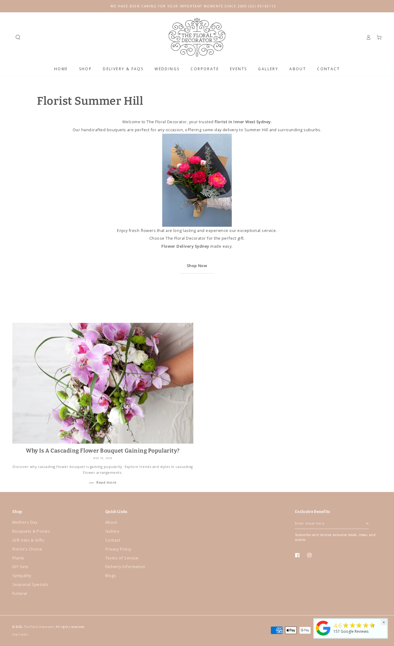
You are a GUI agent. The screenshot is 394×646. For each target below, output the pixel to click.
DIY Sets (20, 566)
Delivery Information (125, 566)
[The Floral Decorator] (323, 636)
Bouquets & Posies (31, 531)
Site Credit (20, 634)
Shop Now (197, 265)
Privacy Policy (118, 549)
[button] (17, 37)
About (111, 522)
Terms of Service (122, 558)
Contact (112, 540)
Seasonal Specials (30, 584)
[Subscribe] (367, 523)
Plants (18, 558)
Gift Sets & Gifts (28, 540)
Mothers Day (24, 522)
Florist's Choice (27, 549)
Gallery (112, 531)
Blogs (110, 575)
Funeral (19, 593)
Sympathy (21, 575)
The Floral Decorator (39, 627)
